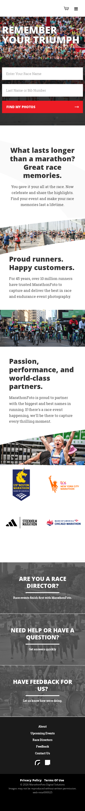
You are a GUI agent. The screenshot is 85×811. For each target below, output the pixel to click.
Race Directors (42, 740)
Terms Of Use (54, 780)
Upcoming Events (43, 733)
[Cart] (66, 8)
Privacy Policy (31, 780)
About (42, 726)
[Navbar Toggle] (76, 9)
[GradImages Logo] (23, 13)
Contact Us (42, 753)
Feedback (42, 746)
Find (20, 107)
